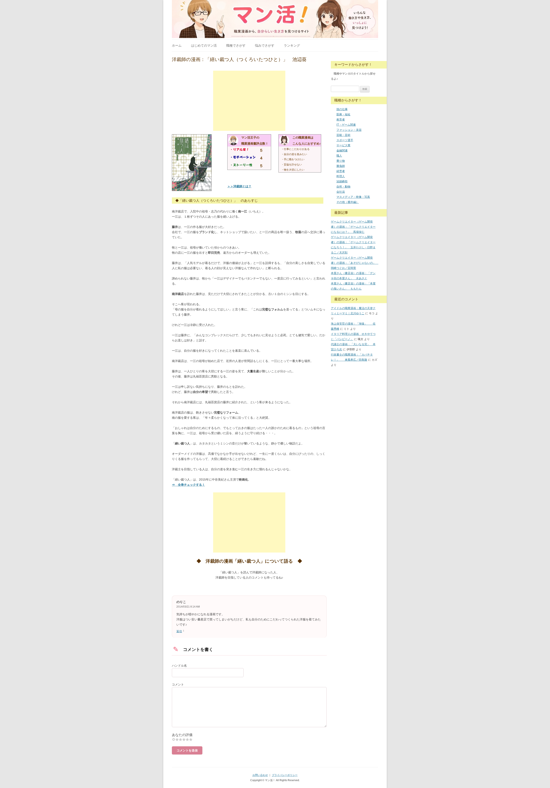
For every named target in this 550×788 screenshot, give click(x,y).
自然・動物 (343, 186)
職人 (339, 155)
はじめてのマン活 (204, 45)
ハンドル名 (179, 665)
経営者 (340, 171)
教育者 (340, 119)
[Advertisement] (249, 101)
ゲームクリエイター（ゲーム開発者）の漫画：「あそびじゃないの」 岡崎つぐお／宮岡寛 (354, 263)
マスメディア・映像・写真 (353, 197)
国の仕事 (342, 109)
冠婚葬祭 (342, 181)
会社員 (340, 191)
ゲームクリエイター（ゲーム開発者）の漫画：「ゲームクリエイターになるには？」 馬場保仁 (353, 227)
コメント (178, 684)
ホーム (177, 45)
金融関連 (342, 150)
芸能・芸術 (343, 135)
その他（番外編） (347, 202)
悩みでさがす (264, 45)
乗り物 (340, 160)
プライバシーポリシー (285, 775)
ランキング (292, 45)
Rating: (249, 735)
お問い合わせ (260, 775)
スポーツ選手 (344, 140)
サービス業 (343, 145)
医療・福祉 (343, 114)
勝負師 (340, 166)
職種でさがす (236, 45)
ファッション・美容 (349, 129)
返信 (179, 631)
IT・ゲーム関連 (346, 124)
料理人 (340, 176)
